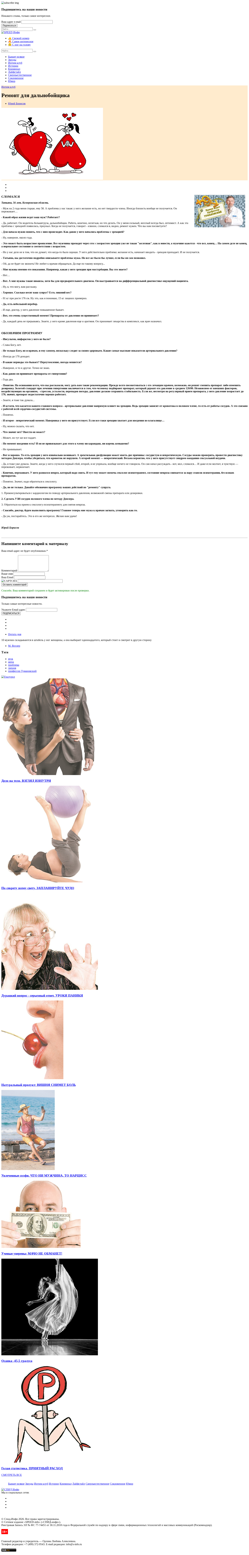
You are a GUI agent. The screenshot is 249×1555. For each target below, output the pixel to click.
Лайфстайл (14, 72)
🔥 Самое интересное (20, 41)
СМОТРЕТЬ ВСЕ (11, 1474)
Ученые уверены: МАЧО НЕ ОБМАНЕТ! (31, 1253)
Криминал (14, 68)
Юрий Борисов (17, 103)
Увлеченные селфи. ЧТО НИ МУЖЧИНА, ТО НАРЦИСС (44, 1175)
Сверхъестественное (20, 75)
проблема (13, 664)
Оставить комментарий (14, 584)
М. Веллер (14, 645)
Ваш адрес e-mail (11, 21)
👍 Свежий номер (18, 38)
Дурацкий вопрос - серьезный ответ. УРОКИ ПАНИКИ (42, 995)
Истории (13, 65)
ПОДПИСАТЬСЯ (11, 613)
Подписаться (9, 25)
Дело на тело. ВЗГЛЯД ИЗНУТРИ (26, 781)
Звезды (12, 59)
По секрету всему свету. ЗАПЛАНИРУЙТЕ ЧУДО (37, 888)
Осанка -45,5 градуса (16, 1361)
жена (11, 661)
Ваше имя (7, 573)
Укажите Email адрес (13, 609)
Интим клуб (15, 62)
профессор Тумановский (22, 671)
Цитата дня (14, 634)
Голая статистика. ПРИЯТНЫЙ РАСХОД (32, 1468)
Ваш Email (7, 577)
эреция (12, 668)
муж (10, 658)
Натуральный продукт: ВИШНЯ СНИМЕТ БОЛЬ (38, 1085)
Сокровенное (16, 78)
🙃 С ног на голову (19, 44)
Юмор (11, 81)
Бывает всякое (16, 56)
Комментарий (9, 570)
